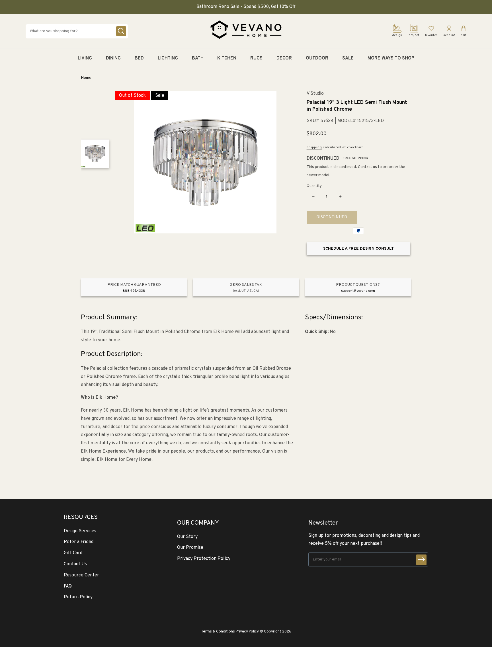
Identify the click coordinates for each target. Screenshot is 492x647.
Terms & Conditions (218, 631)
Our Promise (190, 548)
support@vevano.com (358, 291)
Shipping (314, 147)
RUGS (256, 58)
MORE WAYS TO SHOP (391, 58)
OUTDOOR (317, 58)
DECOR (284, 58)
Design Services (80, 531)
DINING (113, 58)
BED (139, 58)
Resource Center (81, 575)
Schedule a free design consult (358, 248)
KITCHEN (226, 58)
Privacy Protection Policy (203, 559)
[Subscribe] (421, 559)
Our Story (187, 537)
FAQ (68, 586)
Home (86, 77)
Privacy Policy (247, 631)
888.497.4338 (134, 291)
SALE (348, 58)
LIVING (85, 58)
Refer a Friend (78, 542)
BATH (198, 58)
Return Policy (78, 597)
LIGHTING (168, 58)
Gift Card (73, 553)
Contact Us (75, 564)
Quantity (314, 186)
